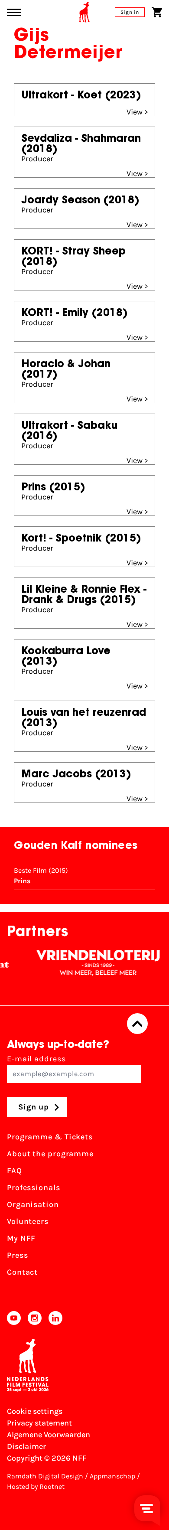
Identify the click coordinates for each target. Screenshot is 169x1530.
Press (17, 1255)
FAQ (14, 1170)
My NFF (21, 1238)
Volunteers (28, 1221)
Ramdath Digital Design (45, 1476)
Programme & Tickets (50, 1137)
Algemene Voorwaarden (48, 1434)
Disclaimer (26, 1446)
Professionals (33, 1187)
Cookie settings (34, 1411)
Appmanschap (112, 1476)
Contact (22, 1272)
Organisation (33, 1204)
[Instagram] (35, 1318)
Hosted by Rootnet (36, 1486)
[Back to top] (137, 1023)
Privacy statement (39, 1423)
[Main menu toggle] (14, 12)
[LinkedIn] (55, 1318)
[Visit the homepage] (84, 12)
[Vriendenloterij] (91, 963)
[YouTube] (14, 1318)
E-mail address (36, 1058)
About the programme (50, 1153)
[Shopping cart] (157, 12)
